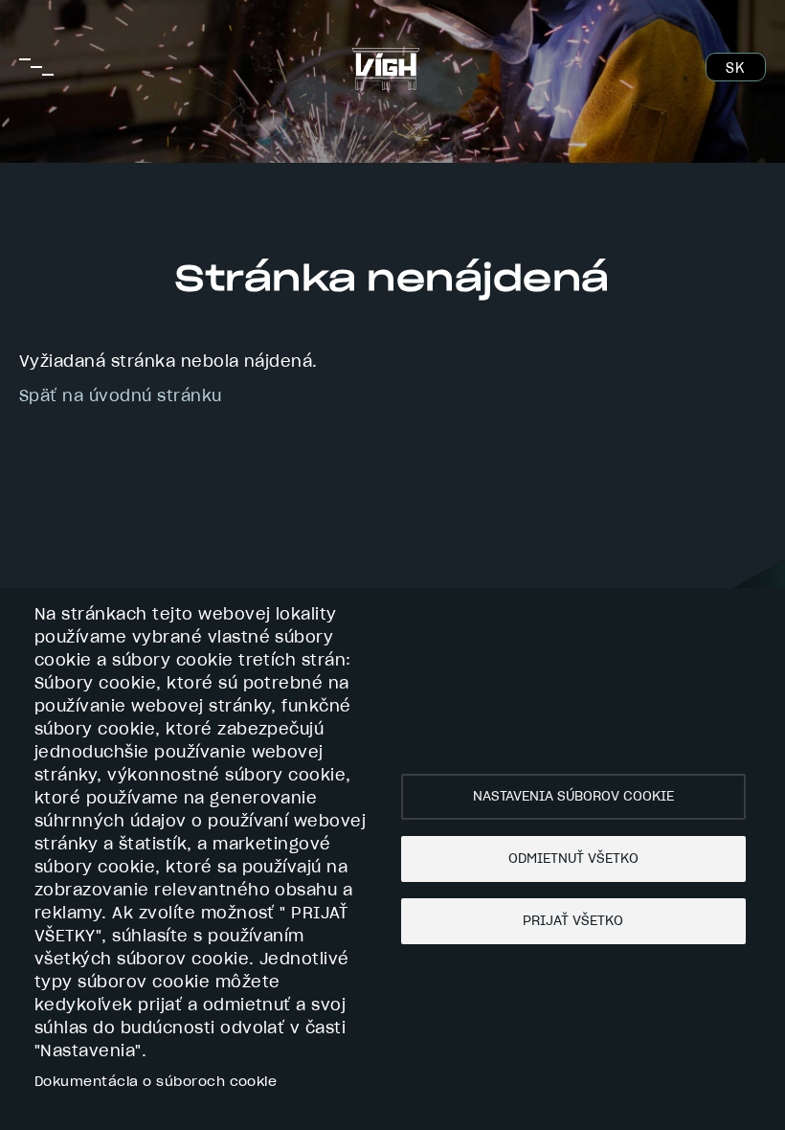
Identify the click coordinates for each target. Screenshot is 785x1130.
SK (735, 69)
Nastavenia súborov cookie (573, 796)
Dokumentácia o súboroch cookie (155, 1082)
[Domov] (385, 59)
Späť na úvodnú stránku (120, 396)
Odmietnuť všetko (573, 859)
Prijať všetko (573, 921)
